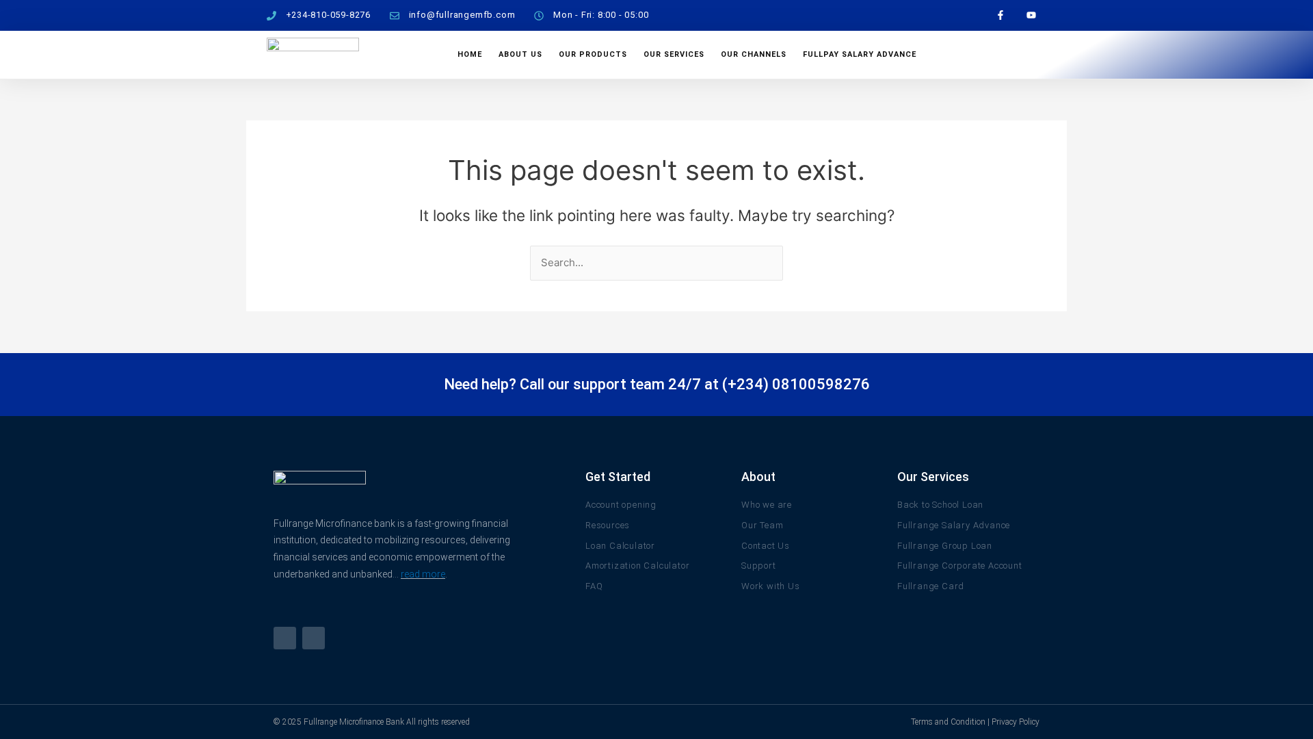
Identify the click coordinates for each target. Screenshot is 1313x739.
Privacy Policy (1015, 722)
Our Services (674, 54)
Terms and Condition (948, 722)
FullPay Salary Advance (859, 54)
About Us (520, 54)
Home (469, 54)
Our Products (593, 54)
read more (423, 574)
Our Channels (753, 54)
